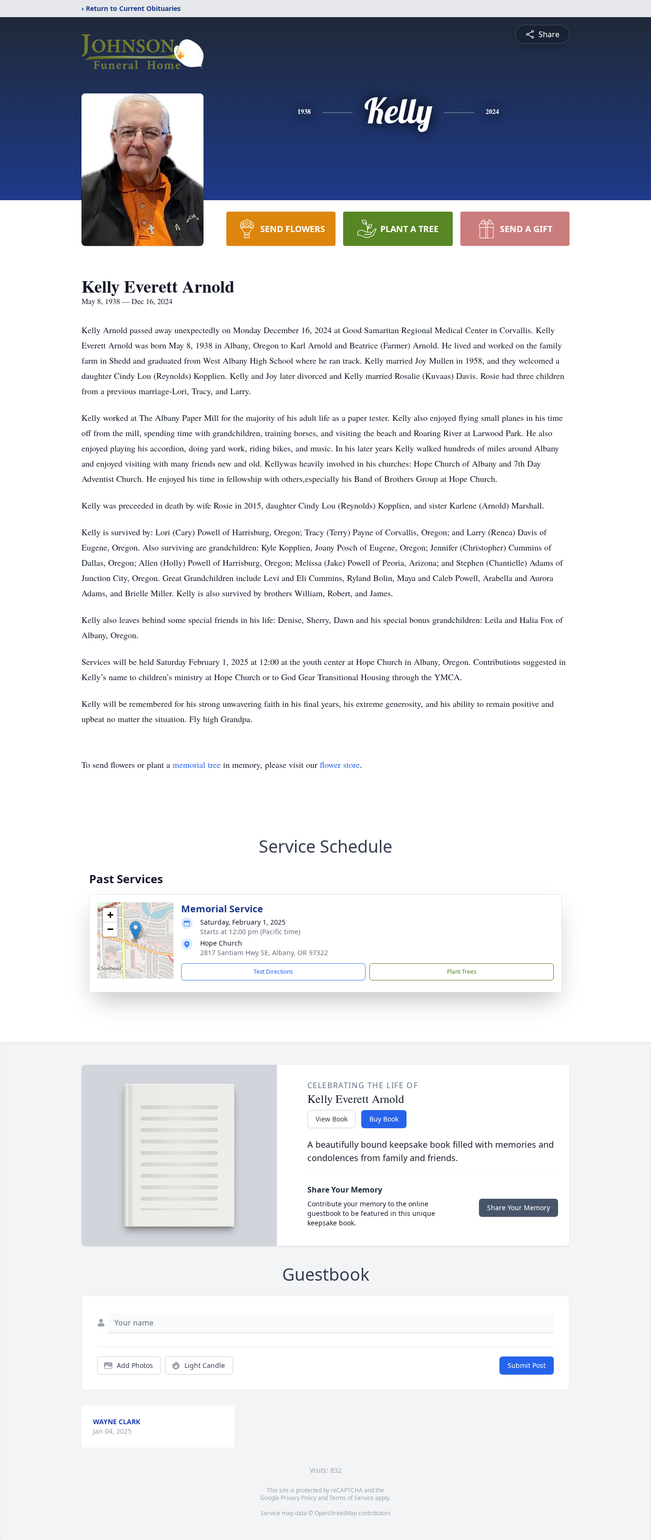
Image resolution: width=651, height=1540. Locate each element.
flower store (340, 764)
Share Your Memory (518, 1207)
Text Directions (273, 972)
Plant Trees (462, 972)
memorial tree (197, 764)
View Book (331, 1118)
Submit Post (527, 1365)
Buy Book (383, 1118)
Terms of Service (351, 1498)
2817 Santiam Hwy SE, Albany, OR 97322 (264, 952)
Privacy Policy (298, 1498)
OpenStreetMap (336, 1513)
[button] (136, 930)
